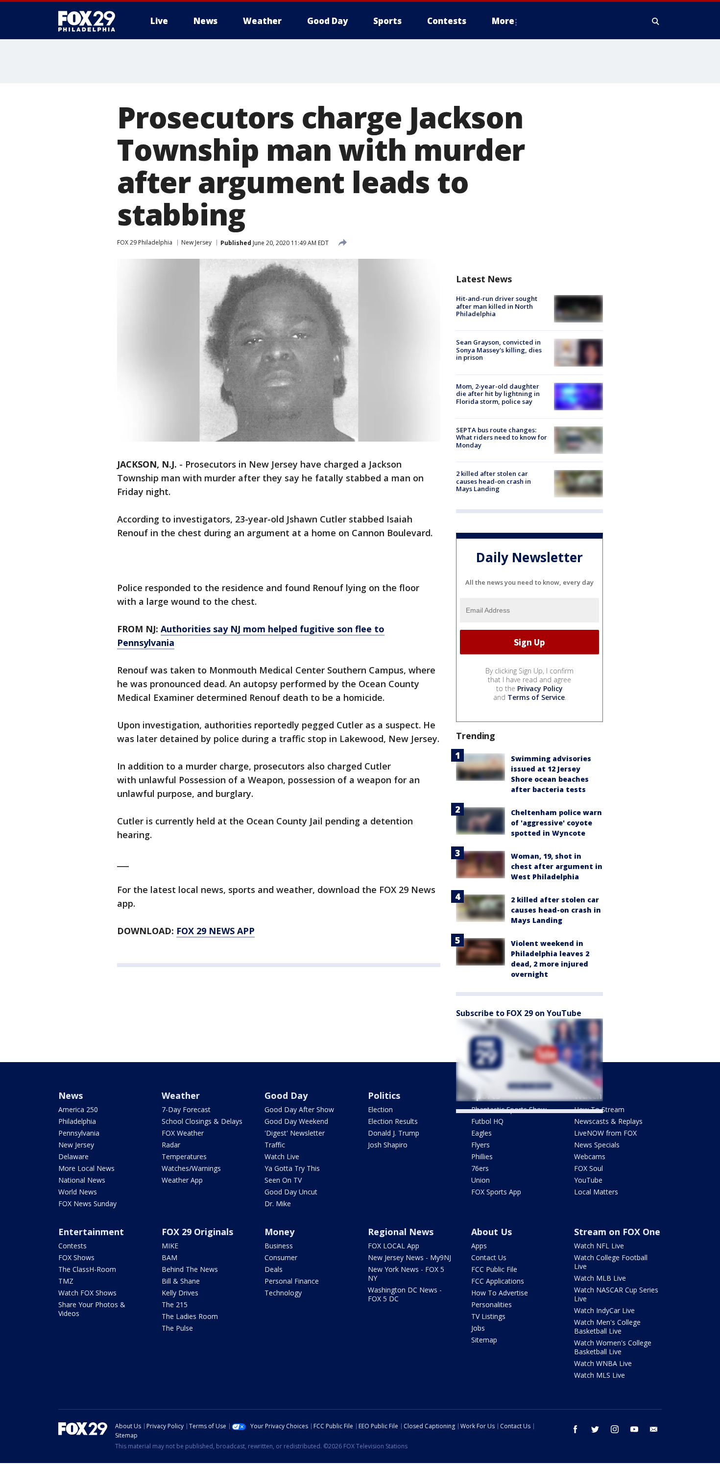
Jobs (478, 1328)
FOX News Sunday (87, 1203)
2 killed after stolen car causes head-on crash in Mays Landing (493, 481)
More (503, 20)
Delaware (73, 1156)
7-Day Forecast (186, 1109)
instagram (615, 1429)
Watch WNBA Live (603, 1363)
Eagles (481, 1133)
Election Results (393, 1121)
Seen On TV (283, 1180)
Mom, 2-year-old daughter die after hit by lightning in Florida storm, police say (498, 394)
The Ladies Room (190, 1316)
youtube (634, 1429)
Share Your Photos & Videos (91, 1309)
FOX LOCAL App (393, 1245)
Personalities (491, 1304)
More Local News (86, 1168)
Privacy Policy (540, 688)
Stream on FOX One (617, 1232)
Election (380, 1109)
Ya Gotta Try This (292, 1168)
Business (278, 1245)
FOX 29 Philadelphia (144, 242)
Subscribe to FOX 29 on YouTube (518, 1013)
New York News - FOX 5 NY (406, 1274)
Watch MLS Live (599, 1375)
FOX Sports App (496, 1191)
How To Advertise (499, 1292)
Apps (479, 1245)
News (70, 1095)
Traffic (274, 1144)
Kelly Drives (180, 1292)
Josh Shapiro (388, 1144)
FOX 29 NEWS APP (215, 931)
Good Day (286, 1095)
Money (279, 1232)
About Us (491, 1232)
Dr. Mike (277, 1203)
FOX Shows (76, 1257)
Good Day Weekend (296, 1121)
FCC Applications (497, 1281)
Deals (273, 1269)
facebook (575, 1429)
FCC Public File (494, 1269)
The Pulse (177, 1328)
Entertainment (91, 1232)
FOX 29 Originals (197, 1232)
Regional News (400, 1232)
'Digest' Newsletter (294, 1133)
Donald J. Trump (393, 1133)
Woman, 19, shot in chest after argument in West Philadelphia (556, 866)
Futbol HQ (487, 1121)
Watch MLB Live (600, 1278)
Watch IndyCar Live (604, 1310)
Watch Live (281, 1156)
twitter (595, 1429)
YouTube (588, 1180)
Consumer (280, 1257)
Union (480, 1180)
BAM (169, 1257)
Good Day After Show (299, 1109)
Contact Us (488, 1257)
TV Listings (488, 1316)
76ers (480, 1168)
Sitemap (484, 1339)
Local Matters (596, 1191)
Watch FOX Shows (87, 1292)
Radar (171, 1144)
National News (81, 1180)
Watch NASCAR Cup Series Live (616, 1294)
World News (77, 1191)
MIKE (170, 1245)
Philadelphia (77, 1121)
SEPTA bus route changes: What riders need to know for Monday (501, 437)
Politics (384, 1095)
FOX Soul (588, 1168)
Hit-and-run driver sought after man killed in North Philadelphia (496, 306)
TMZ (65, 1281)
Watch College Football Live (611, 1262)
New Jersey (196, 242)
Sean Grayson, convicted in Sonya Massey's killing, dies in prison (499, 350)
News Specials (597, 1144)
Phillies (482, 1156)
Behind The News (190, 1269)
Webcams (589, 1156)
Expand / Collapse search (656, 21)
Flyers (480, 1144)
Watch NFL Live (599, 1245)
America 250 (78, 1109)
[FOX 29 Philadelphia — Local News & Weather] (90, 21)
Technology (283, 1292)
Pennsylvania (78, 1133)
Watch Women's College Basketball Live (612, 1347)
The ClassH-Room (87, 1269)
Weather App (182, 1180)
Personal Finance (291, 1281)
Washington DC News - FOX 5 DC (405, 1294)
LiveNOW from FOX (605, 1133)
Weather (181, 1095)
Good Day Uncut (290, 1191)
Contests (72, 1245)
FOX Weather (183, 1133)
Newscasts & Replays (608, 1121)
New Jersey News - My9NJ (409, 1257)
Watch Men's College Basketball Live (607, 1326)
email (654, 1429)
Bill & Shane (181, 1281)
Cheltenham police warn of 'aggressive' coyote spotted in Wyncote (556, 823)
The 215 (175, 1304)
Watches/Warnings (191, 1168)
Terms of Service (536, 697)
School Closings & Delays (202, 1121)
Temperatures (184, 1156)
